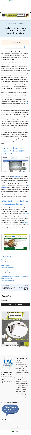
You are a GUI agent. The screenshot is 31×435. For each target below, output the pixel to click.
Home (10, 23)
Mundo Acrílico (18, 23)
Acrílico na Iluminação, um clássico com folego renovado (22, 288)
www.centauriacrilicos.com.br (8, 267)
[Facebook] (9, 420)
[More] (24, 47)
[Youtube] (6, 420)
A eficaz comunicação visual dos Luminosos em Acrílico (9, 287)
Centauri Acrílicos (20, 72)
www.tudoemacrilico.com (7, 272)
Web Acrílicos (25, 213)
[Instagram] (2, 420)
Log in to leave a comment (15, 304)
